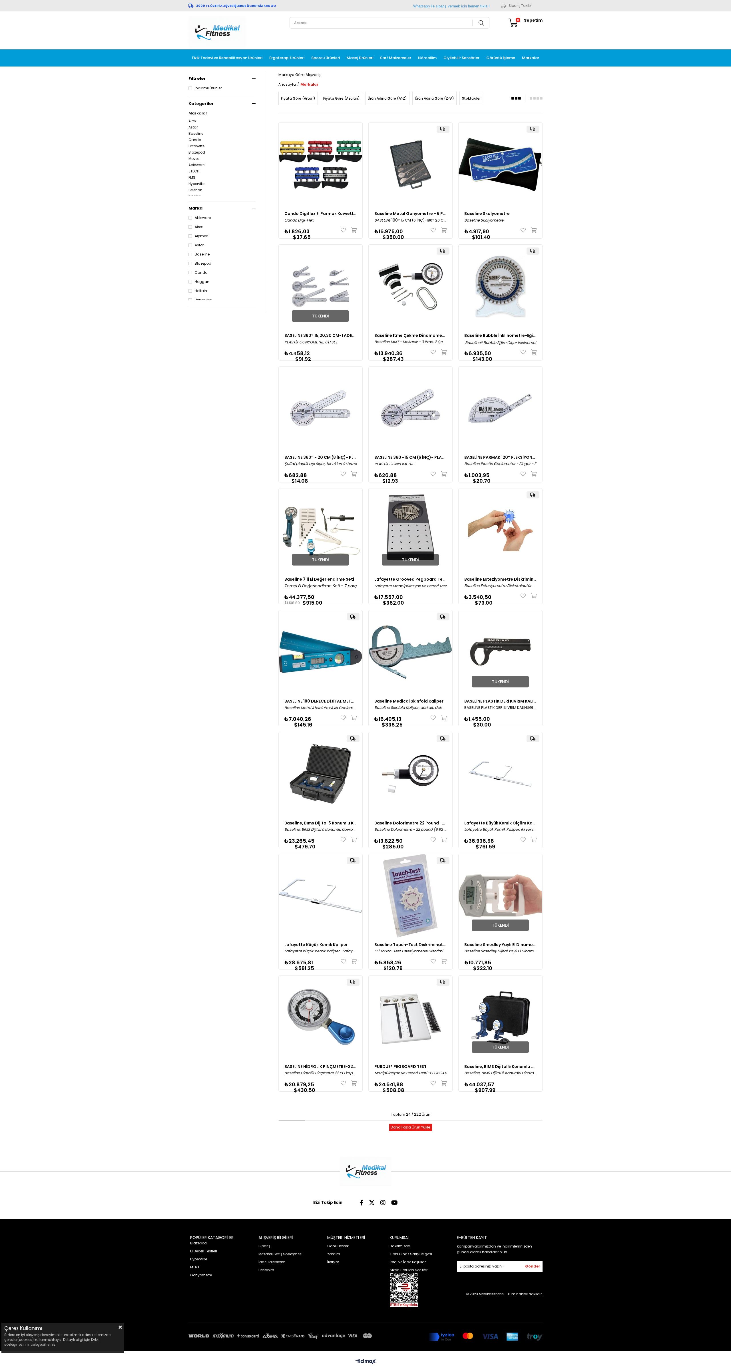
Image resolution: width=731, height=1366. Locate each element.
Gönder (532, 1266)
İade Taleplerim (272, 1262)
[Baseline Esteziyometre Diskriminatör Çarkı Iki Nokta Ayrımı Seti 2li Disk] (500, 530)
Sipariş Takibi (520, 6)
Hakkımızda (400, 1246)
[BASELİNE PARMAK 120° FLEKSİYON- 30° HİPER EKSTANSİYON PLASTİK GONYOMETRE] (500, 408)
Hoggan (202, 281)
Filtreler (197, 78)
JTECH (193, 171)
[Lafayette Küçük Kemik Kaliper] (320, 896)
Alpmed (201, 236)
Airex (192, 121)
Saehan (195, 190)
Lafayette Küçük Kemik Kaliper (316, 944)
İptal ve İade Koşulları (408, 1262)
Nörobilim (427, 58)
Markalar (530, 58)
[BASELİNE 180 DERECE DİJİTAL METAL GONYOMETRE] (320, 652)
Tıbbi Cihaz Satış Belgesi (411, 1254)
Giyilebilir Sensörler (461, 58)
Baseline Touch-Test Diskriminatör (410, 944)
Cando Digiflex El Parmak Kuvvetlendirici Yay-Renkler (320, 213)
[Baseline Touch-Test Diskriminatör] (410, 896)
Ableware (196, 165)
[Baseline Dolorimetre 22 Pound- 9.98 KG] (410, 774)
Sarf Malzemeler (395, 58)
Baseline (195, 133)
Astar (193, 127)
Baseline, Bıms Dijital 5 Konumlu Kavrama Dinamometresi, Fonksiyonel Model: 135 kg (320, 823)
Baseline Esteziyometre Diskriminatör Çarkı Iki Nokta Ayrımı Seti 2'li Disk (500, 579)
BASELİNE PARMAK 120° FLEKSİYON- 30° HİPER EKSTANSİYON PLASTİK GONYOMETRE (500, 457)
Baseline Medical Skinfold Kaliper (408, 701)
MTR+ (195, 1267)
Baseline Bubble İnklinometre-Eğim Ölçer (500, 335)
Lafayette (196, 146)
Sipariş (264, 1246)
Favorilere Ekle (344, 230)
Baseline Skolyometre (487, 213)
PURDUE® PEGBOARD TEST (400, 1066)
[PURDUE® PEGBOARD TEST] (410, 1017)
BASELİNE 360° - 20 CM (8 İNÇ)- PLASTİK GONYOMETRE (320, 457)
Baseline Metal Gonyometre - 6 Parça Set (410, 213)
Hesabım (266, 1270)
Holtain (201, 291)
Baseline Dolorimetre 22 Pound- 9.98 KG (410, 823)
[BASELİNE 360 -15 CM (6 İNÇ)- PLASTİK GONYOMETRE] (410, 408)
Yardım (333, 1254)
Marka (195, 208)
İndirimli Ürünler (208, 88)
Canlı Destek (338, 1246)
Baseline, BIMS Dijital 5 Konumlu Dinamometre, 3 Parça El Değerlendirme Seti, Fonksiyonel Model (500, 1066)
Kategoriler (201, 103)
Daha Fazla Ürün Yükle (411, 1127)
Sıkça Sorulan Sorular (408, 1270)
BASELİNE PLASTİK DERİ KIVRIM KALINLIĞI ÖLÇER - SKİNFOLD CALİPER (500, 701)
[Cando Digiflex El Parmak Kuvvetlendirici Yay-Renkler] (320, 164)
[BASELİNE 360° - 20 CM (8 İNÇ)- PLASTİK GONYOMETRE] (320, 408)
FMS (191, 177)
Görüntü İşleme (500, 58)
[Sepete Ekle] (352, 230)
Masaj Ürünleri (360, 58)
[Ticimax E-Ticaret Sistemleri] (366, 1362)
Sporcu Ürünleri (325, 58)
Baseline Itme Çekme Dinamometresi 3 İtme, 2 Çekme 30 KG (410, 335)
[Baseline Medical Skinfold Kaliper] (410, 652)
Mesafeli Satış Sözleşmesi (280, 1254)
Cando (194, 140)
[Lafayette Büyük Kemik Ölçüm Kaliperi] (500, 774)
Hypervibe (196, 184)
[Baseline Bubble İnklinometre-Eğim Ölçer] (500, 286)
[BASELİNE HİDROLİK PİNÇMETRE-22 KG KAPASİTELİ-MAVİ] (320, 1017)
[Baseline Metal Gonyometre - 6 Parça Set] (410, 164)
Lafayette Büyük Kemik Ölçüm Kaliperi (500, 823)
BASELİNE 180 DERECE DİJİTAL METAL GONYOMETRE (320, 701)
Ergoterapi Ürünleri (286, 58)
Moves (194, 158)
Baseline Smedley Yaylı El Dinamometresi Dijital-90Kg (500, 944)
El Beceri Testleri (203, 1251)
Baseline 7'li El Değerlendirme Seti (319, 579)
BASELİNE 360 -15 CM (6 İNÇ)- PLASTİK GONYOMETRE (410, 457)
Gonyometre (201, 1275)
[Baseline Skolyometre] (500, 164)
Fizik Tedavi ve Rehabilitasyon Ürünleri (227, 58)
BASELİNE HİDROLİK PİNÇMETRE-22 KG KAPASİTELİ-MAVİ (320, 1066)
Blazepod (196, 152)
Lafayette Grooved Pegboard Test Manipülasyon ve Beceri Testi (410, 579)
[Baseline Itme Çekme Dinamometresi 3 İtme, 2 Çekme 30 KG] (410, 286)
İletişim (333, 1262)
